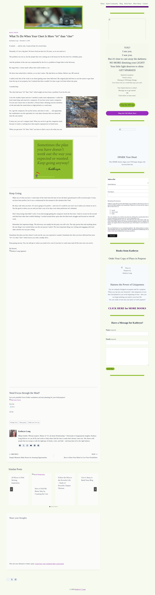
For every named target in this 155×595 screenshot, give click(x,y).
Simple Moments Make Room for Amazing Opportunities (28, 455)
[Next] (95, 489)
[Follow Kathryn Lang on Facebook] (20, 445)
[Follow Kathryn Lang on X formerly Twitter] (23, 445)
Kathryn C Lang (80, 589)
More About (137, 3)
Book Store (128, 3)
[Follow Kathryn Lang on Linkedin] (34, 445)
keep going (23, 422)
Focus (16, 32)
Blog (121, 3)
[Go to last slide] (11, 489)
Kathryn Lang (14, 40)
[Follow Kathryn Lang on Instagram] (27, 445)
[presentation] (42, 478)
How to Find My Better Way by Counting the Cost (41, 491)
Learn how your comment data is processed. (49, 564)
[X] (11, 579)
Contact (145, 3)
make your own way (33, 422)
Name (111, 330)
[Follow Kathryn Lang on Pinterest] (38, 445)
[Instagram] (15, 579)
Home (102, 3)
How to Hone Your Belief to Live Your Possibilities (80, 455)
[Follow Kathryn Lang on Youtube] (31, 445)
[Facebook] (8, 579)
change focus (13, 422)
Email (111, 339)
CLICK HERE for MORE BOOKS (127, 308)
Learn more (111, 231)
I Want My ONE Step (127, 105)
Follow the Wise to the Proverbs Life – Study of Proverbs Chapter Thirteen (65, 483)
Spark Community (112, 3)
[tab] (49, 506)
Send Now (110, 369)
